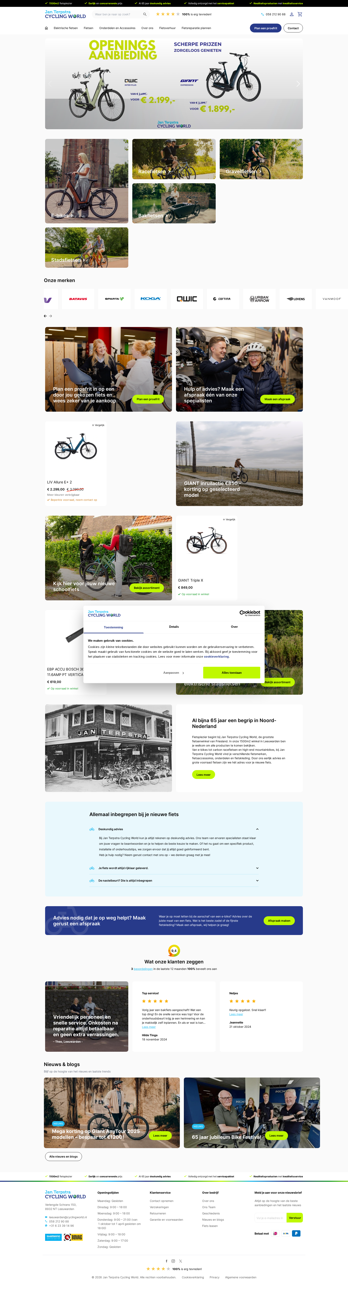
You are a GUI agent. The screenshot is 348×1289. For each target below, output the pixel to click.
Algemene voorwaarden (240, 1277)
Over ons (147, 28)
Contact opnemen (161, 1201)
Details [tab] (174, 626)
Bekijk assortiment (147, 587)
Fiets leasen (210, 1226)
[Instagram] (173, 1261)
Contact (293, 28)
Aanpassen (171, 672)
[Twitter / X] (180, 1261)
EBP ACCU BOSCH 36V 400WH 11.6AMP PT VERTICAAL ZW (73, 672)
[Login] (292, 14)
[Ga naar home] (46, 28)
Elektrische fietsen (66, 28)
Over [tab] (234, 626)
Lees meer (204, 774)
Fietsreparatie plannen (196, 28)
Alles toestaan (232, 672)
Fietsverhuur (167, 28)
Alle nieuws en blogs (63, 1156)
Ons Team (208, 1207)
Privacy (215, 1277)
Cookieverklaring (193, 1277)
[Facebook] (166, 1261)
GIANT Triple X (190, 580)
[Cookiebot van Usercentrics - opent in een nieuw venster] (242, 613)
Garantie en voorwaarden (166, 1219)
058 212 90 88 (276, 14)
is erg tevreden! (196, 14)
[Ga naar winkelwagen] (300, 14)
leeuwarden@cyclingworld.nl (68, 1217)
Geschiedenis (211, 1213)
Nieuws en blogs (213, 1219)
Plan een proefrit (265, 28)
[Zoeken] (146, 14)
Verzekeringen (159, 1207)
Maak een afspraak (277, 399)
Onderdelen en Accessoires (117, 28)
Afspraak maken (279, 920)
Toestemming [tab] (113, 627)
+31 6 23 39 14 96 (61, 1225)
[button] (50, 83)
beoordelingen (143, 968)
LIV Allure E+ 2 (59, 482)
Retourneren (158, 1213)
